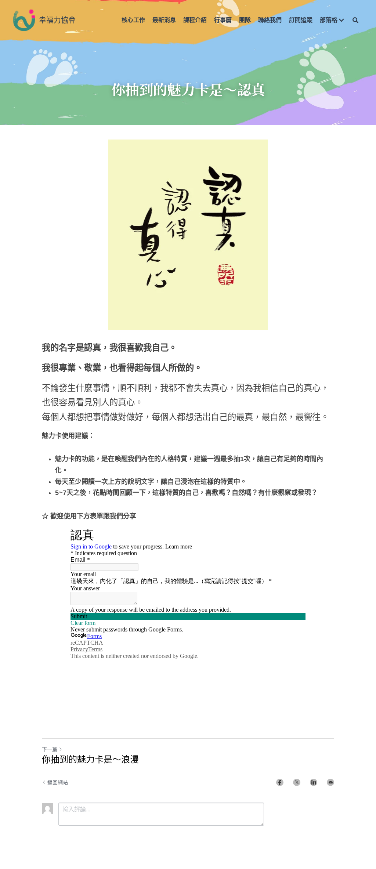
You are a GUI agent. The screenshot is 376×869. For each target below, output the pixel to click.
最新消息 (164, 20)
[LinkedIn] (313, 782)
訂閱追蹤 (300, 20)
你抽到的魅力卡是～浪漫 (90, 759)
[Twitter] (296, 782)
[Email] (330, 782)
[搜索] (355, 20)
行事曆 (223, 20)
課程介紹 (195, 20)
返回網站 (57, 782)
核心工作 (133, 20)
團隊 (245, 20)
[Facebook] (279, 782)
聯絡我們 (270, 20)
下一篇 (49, 749)
